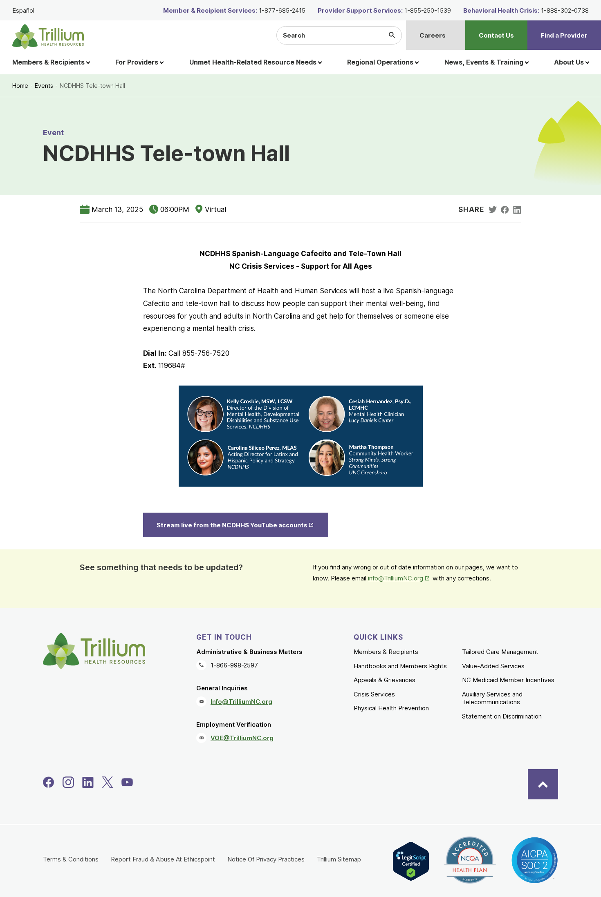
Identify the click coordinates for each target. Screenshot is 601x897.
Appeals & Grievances (384, 680)
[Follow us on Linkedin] (88, 782)
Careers (432, 35)
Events (44, 85)
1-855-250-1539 (427, 10)
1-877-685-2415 (282, 10)
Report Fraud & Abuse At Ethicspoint (163, 859)
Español (23, 10)
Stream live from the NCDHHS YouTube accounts (242, 525)
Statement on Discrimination (502, 716)
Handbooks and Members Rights (400, 666)
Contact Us (496, 35)
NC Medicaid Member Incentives (508, 680)
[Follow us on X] (107, 782)
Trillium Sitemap (339, 859)
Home (20, 85)
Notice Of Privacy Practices (266, 859)
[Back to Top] (543, 784)
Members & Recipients (386, 652)
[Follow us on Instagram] (68, 782)
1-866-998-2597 (234, 665)
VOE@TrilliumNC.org (242, 738)
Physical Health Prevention (391, 708)
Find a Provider (564, 35)
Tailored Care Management (500, 652)
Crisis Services (374, 694)
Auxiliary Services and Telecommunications (492, 698)
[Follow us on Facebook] (48, 782)
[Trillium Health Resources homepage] (48, 37)
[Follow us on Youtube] (127, 782)
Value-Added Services (493, 666)
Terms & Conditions (71, 859)
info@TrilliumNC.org (399, 578)
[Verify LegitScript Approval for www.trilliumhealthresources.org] (410, 861)
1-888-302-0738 (565, 10)
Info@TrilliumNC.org (241, 701)
